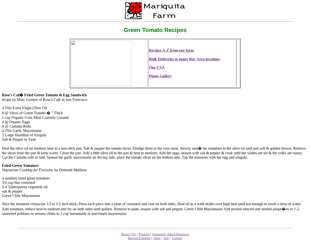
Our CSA (157, 67)
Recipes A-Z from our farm (171, 50)
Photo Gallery (160, 76)
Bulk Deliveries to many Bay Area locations (184, 59)
